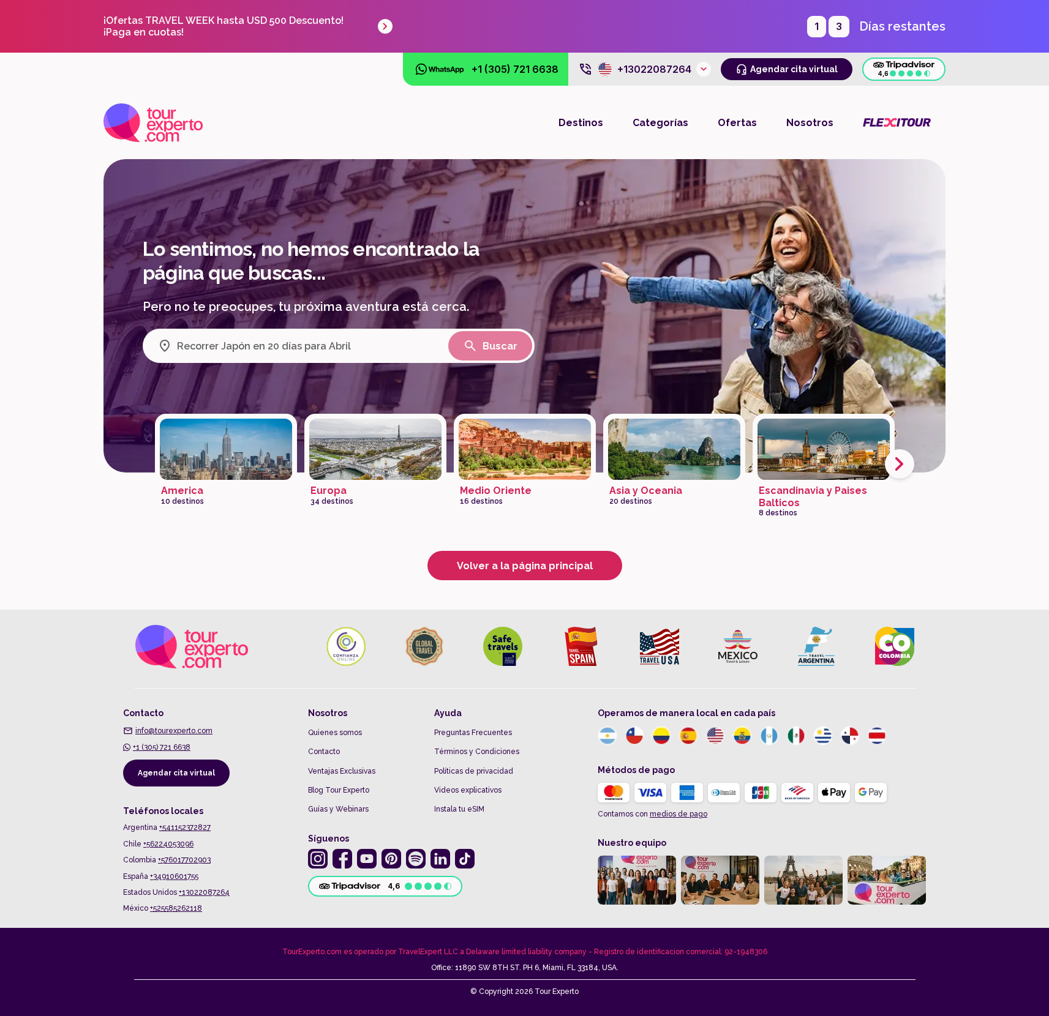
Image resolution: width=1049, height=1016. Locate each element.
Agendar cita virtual (176, 773)
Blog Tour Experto (338, 790)
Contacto (324, 751)
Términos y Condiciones (476, 751)
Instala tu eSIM (459, 809)
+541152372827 (185, 827)
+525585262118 (176, 908)
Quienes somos (335, 732)
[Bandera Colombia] (661, 735)
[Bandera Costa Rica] (877, 735)
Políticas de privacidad (473, 771)
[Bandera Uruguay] (823, 735)
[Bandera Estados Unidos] (715, 735)
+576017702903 (184, 860)
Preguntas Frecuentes (473, 732)
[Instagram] (318, 858)
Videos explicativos (468, 790)
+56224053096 (168, 844)
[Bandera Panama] (850, 735)
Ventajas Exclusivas (341, 771)
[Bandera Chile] (634, 735)
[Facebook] (342, 858)
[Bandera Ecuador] (742, 735)
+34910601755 (174, 876)
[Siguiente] (899, 464)
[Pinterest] (391, 858)
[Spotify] (416, 858)
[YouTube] (367, 858)
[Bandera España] (688, 735)
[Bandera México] (796, 735)
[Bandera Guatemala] (769, 735)
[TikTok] (465, 858)
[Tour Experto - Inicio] (153, 122)
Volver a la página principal (525, 566)
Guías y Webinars (338, 809)
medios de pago (678, 814)
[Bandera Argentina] (607, 735)
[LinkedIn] (440, 858)
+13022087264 (204, 892)
